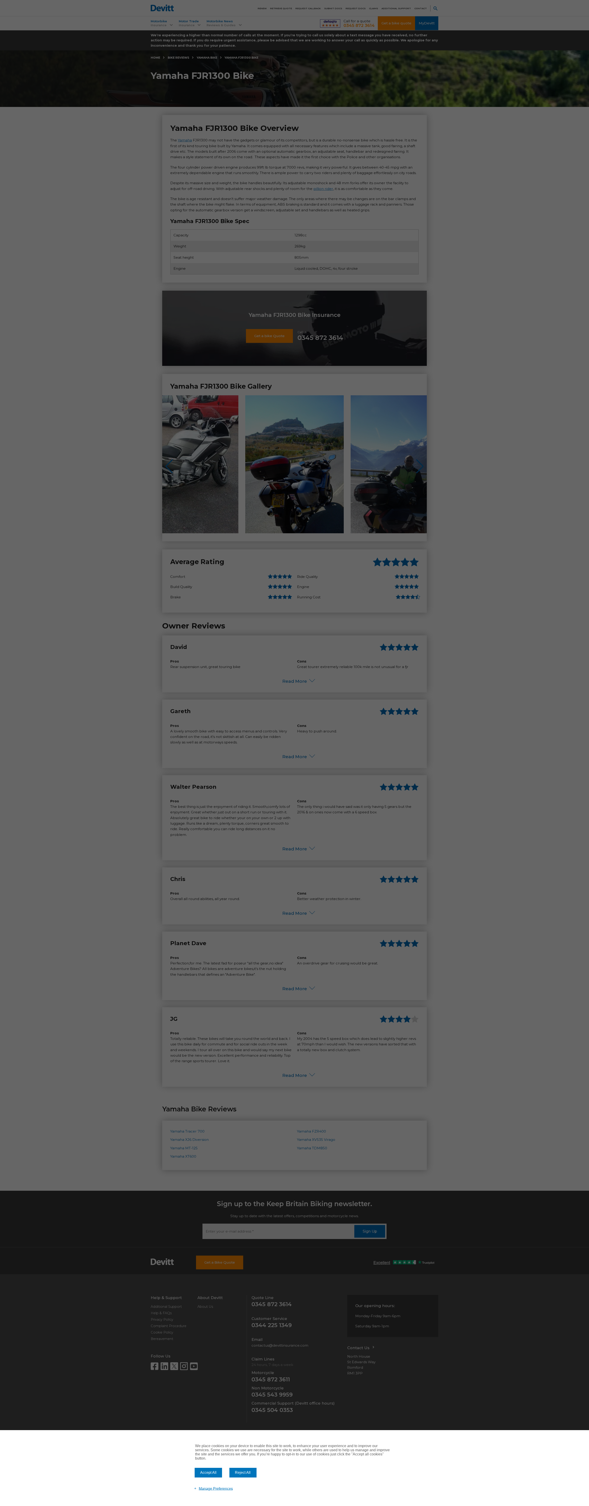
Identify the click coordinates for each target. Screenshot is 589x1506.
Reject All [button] (243, 1472)
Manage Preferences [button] (216, 1488)
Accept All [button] (208, 1472)
